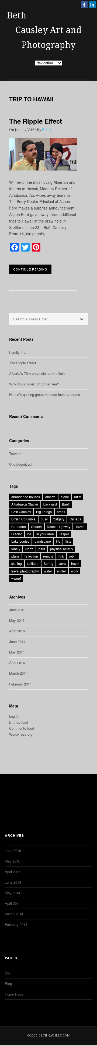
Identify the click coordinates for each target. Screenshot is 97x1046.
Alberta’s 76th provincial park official (37, 373)
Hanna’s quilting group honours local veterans (44, 394)
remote (48, 556)
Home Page (14, 994)
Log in (14, 716)
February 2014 (20, 684)
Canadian (18, 526)
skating (16, 563)
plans (15, 556)
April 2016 (17, 630)
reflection (31, 556)
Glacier (16, 534)
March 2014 (18, 673)
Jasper (64, 534)
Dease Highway (58, 526)
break (61, 511)
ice (29, 534)
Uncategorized (20, 464)
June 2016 (17, 609)
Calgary (58, 519)
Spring (48, 563)
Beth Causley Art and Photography (44, 30)
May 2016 (17, 620)
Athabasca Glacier (24, 504)
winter (61, 571)
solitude (33, 563)
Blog (8, 983)
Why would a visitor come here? (34, 384)
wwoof (16, 578)
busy (44, 519)
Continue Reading (30, 269)
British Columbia (23, 519)
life (58, 541)
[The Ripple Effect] (43, 169)
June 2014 (17, 641)
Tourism (15, 453)
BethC (47, 130)
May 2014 (17, 652)
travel (75, 563)
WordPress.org (20, 734)
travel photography (25, 571)
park (42, 548)
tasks (62, 563)
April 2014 (17, 662)
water (48, 571)
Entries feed (18, 722)
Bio (7, 973)
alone (65, 496)
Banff (66, 504)
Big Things (44, 511)
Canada (75, 519)
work (74, 571)
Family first (18, 352)
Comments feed (21, 728)
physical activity (61, 548)
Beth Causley (21, 511)
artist (77, 496)
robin (73, 556)
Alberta (50, 496)
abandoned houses (25, 496)
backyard (50, 504)
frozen (80, 526)
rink (61, 556)
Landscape (42, 541)
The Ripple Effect (35, 120)
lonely (15, 548)
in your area (45, 534)
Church (36, 526)
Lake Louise (20, 541)
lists (68, 541)
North (29, 548)
